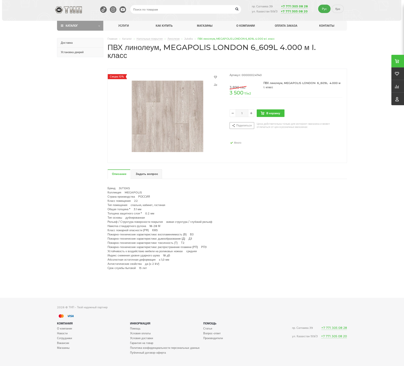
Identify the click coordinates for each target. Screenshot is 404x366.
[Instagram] (113, 9)
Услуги (123, 25)
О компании (245, 25)
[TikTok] (103, 9)
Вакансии (63, 343)
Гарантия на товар (141, 343)
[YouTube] (123, 9)
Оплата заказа (286, 25)
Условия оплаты (140, 333)
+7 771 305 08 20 (294, 11)
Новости (62, 333)
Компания (65, 323)
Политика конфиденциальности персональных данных (165, 347)
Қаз (337, 9)
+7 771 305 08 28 (294, 6)
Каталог (72, 25)
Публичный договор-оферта (148, 352)
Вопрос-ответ (212, 333)
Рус (324, 9)
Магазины (205, 25)
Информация (140, 323)
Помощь (209, 323)
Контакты (326, 25)
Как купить (164, 25)
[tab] (119, 174)
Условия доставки (141, 338)
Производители (213, 338)
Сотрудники (64, 338)
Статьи (207, 328)
